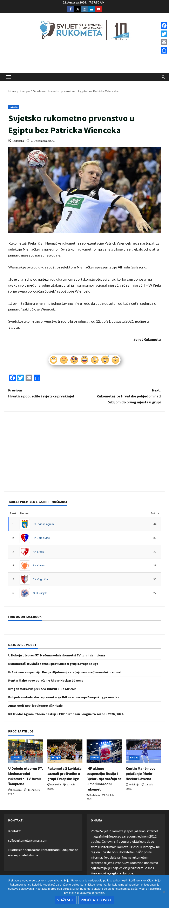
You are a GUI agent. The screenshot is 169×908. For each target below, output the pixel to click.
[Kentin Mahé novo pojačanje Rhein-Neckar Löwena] (143, 751)
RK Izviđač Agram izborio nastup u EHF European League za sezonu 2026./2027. (66, 714)
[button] (8, 77)
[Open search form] (163, 77)
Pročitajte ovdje (96, 900)
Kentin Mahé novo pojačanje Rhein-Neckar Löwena (45, 680)
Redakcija (18, 140)
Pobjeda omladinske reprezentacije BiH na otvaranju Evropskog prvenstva (63, 697)
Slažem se (65, 900)
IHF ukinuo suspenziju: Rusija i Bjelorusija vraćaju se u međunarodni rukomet (65, 672)
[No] (164, 892)
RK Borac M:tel (41, 537)
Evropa (13, 106)
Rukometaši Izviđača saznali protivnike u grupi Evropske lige (53, 664)
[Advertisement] (84, 58)
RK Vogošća (40, 579)
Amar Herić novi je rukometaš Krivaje (35, 705)
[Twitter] (164, 34)
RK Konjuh (39, 565)
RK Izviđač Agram (43, 524)
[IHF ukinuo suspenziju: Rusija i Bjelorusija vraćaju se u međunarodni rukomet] (104, 751)
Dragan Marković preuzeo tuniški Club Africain (42, 689)
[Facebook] (164, 25)
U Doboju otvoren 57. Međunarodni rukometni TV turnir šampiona (56, 655)
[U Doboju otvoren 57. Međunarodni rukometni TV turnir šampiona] (25, 751)
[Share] (164, 50)
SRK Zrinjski (40, 593)
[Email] (164, 42)
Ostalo (17, 757)
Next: (129, 396)
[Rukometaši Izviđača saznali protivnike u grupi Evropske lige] (64, 751)
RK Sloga (38, 551)
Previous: (41, 393)
